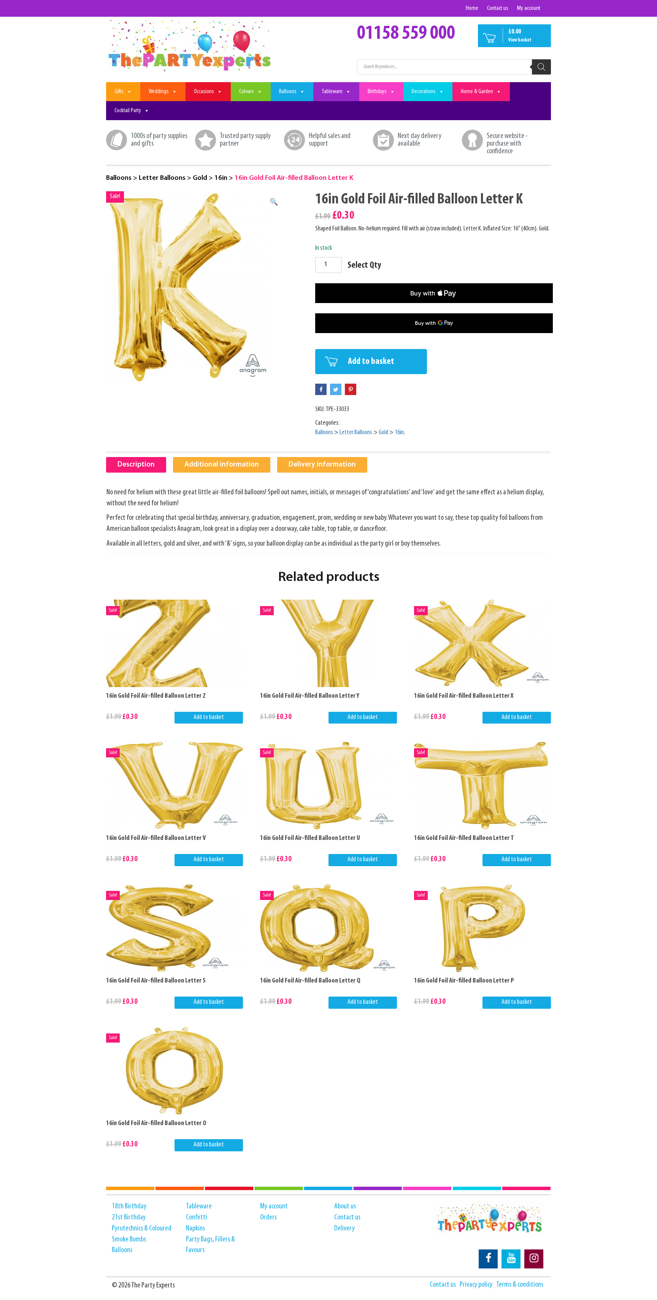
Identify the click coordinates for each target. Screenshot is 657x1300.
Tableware (332, 92)
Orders (268, 1217)
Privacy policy (476, 1285)
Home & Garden (477, 92)
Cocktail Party (127, 111)
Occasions (204, 92)
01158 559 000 (406, 33)
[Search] (541, 67)
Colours (246, 92)
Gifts (119, 92)
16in (220, 178)
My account (528, 8)
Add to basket (371, 361)
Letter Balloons (162, 178)
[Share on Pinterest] (350, 389)
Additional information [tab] (221, 464)
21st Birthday (129, 1217)
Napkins (195, 1228)
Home (472, 8)
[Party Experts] (190, 44)
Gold (200, 178)
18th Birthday (129, 1206)
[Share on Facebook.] (321, 389)
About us (345, 1206)
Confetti (196, 1217)
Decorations (424, 92)
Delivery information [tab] (322, 464)
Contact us (497, 8)
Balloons (288, 92)
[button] (274, 203)
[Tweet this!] (335, 389)
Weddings (159, 92)
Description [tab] (136, 464)
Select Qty (364, 265)
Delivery (344, 1228)
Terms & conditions (519, 1285)
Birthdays (377, 92)
